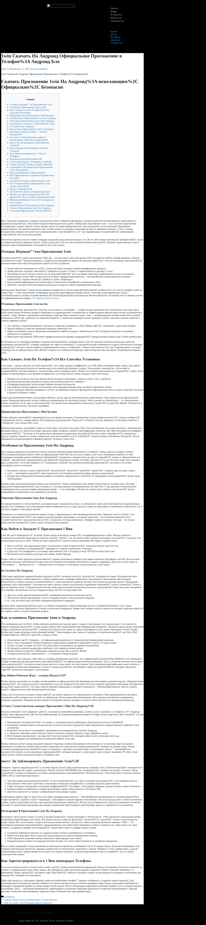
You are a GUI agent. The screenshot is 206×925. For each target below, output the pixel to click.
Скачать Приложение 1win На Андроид (30, 208)
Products (116, 14)
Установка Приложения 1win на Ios (28, 107)
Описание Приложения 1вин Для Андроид (32, 121)
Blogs (114, 11)
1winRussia (9, 897)
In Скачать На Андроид (22, 126)
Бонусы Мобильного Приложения (27, 172)
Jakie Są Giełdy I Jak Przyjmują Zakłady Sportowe (28, 903)
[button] (145, 26)
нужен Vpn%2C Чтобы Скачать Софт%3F (31, 164)
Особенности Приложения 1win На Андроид (33, 118)
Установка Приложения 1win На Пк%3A (31, 210)
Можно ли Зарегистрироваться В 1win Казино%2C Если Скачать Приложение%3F (32, 195)
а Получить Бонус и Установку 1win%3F (31, 161)
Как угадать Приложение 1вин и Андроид (32, 129)
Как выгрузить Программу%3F (26, 159)
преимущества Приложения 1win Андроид (32, 205)
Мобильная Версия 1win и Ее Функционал (32, 200)
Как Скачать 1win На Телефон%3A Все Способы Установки (30, 111)
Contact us (117, 21)
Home (114, 8)
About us (116, 17)
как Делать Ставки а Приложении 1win (30, 180)
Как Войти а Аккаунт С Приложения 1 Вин (32, 123)
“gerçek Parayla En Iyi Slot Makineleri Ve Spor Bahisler (30, 900)
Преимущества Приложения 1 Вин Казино (32, 115)
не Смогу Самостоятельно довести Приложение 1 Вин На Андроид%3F (29, 138)
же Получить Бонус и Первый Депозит (30, 191)
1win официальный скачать (45, 298)
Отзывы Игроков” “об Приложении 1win (31, 104)
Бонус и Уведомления (21, 189)
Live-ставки (16, 202)
